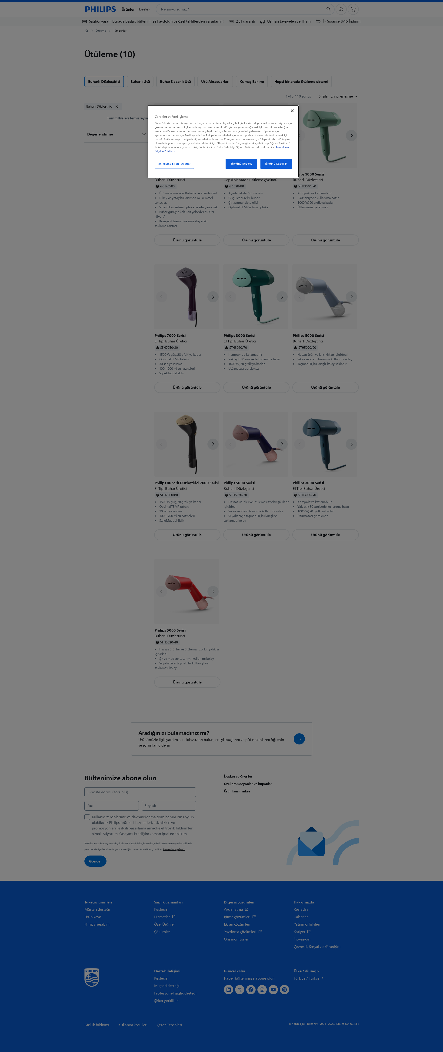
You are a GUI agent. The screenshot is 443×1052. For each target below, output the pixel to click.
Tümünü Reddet (241, 164)
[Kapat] (292, 111)
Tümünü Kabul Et (276, 164)
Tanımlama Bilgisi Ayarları (174, 164)
